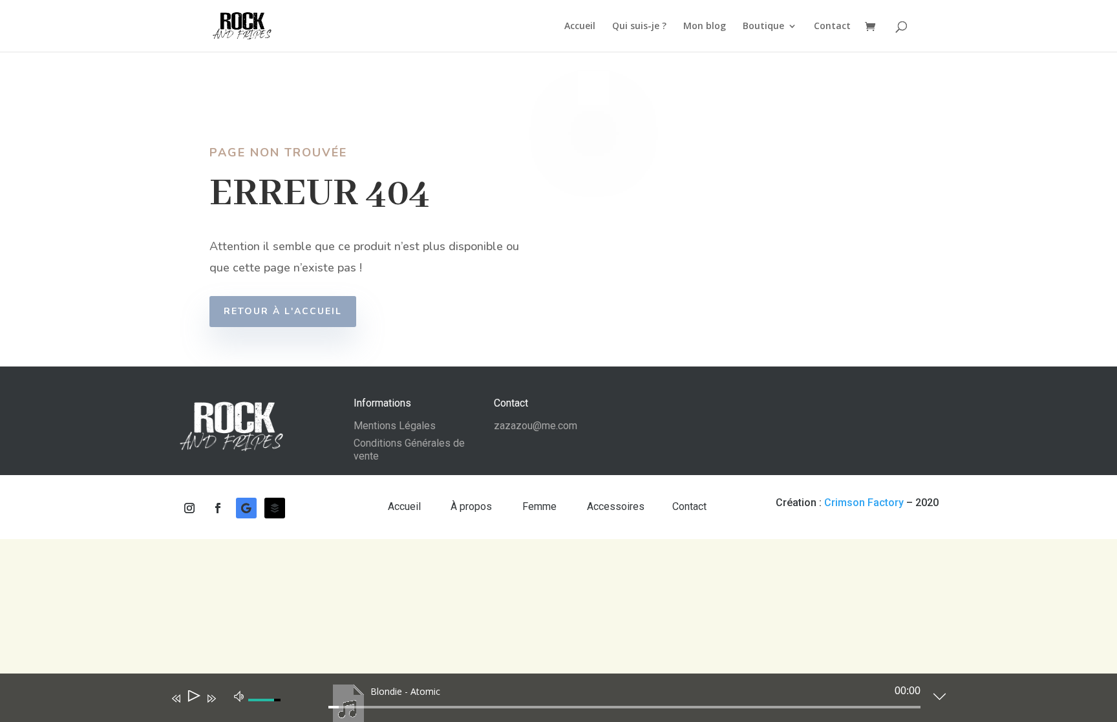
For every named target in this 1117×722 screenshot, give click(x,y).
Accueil (579, 26)
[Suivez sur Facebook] (217, 508)
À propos (473, 506)
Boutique (763, 26)
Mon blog (704, 26)
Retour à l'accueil (283, 311)
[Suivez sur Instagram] (189, 508)
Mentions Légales (395, 425)
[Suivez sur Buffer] (274, 508)
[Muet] (239, 695)
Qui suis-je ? (639, 26)
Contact (832, 26)
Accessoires (615, 506)
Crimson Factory (864, 502)
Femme (540, 506)
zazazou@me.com (535, 425)
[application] (548, 701)
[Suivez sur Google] (246, 508)
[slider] (624, 707)
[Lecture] (193, 698)
